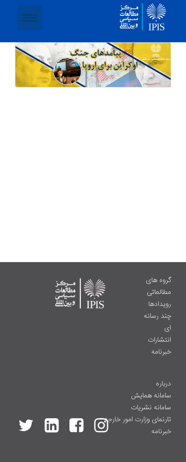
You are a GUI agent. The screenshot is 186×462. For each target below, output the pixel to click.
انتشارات (159, 340)
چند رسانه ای (157, 322)
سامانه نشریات (151, 408)
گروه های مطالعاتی (158, 286)
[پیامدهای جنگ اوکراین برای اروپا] (93, 65)
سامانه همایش (151, 396)
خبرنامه (161, 352)
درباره (163, 384)
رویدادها (159, 304)
